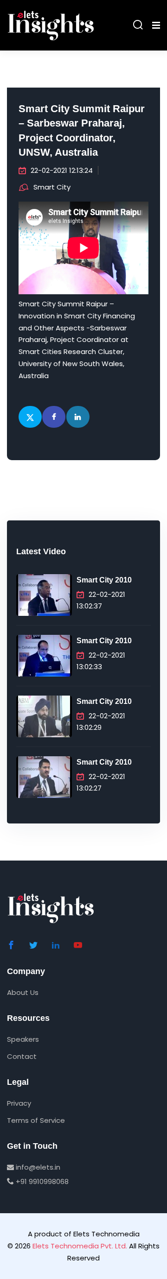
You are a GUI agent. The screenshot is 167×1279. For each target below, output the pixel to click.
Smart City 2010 (104, 580)
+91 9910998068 (41, 1181)
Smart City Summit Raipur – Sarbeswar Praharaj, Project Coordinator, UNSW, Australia (82, 130)
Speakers (23, 1039)
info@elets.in (37, 1167)
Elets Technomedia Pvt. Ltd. (79, 1246)
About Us (23, 992)
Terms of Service (36, 1120)
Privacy (19, 1103)
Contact (22, 1056)
